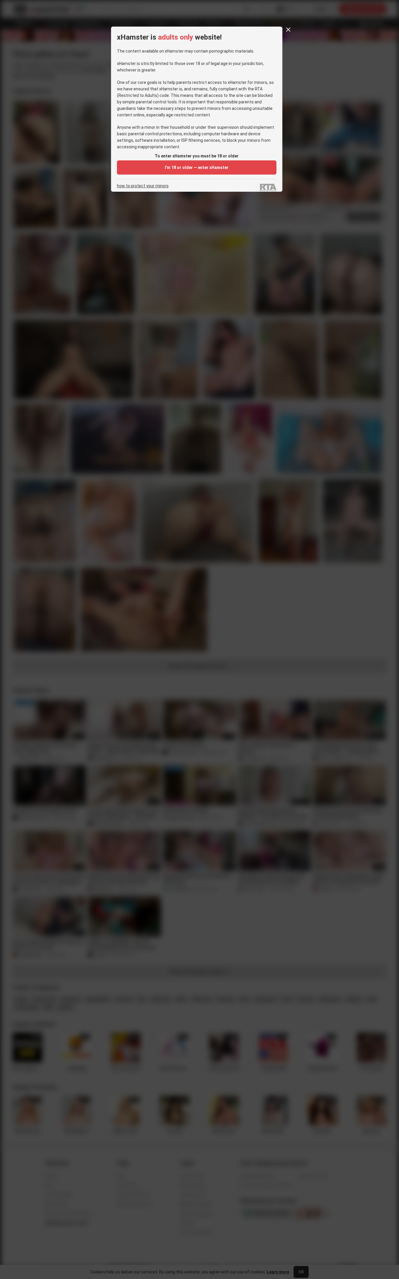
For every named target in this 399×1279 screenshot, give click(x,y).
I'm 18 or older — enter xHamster (197, 167)
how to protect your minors (143, 186)
